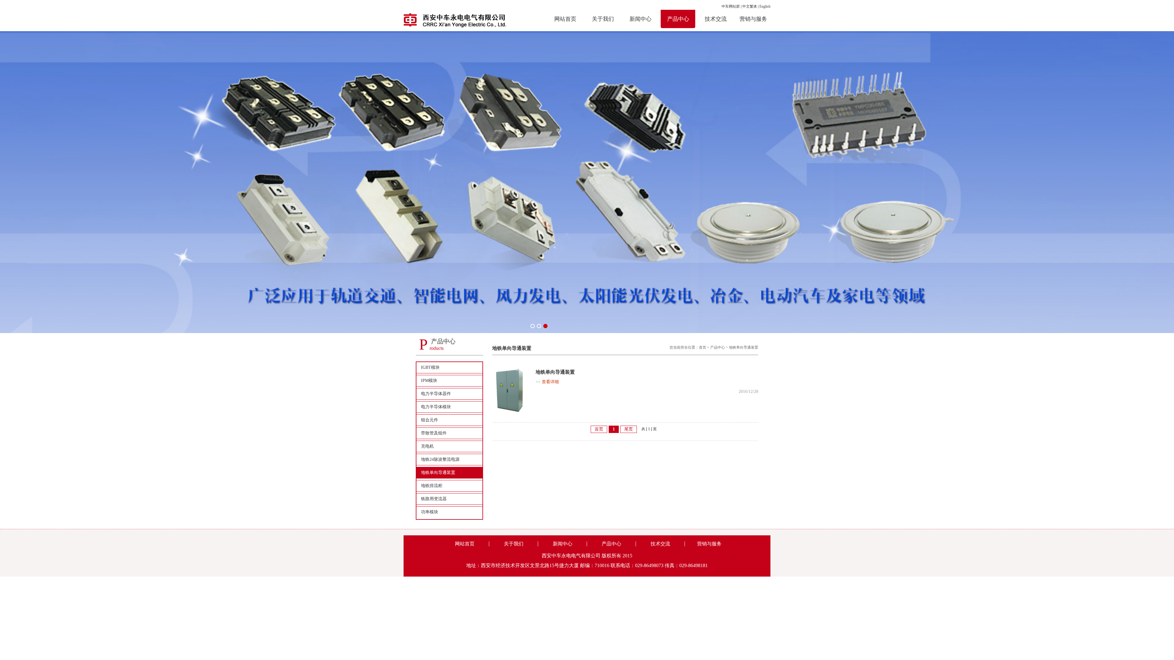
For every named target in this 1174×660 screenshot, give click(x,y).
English (764, 6)
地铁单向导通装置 (438, 472)
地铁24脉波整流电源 (440, 459)
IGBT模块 (430, 367)
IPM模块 (429, 380)
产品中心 (717, 347)
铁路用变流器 (434, 499)
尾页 (628, 429)
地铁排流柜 (431, 485)
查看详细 (547, 382)
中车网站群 (731, 6)
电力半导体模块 (436, 407)
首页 (702, 347)
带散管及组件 (434, 433)
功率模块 (429, 512)
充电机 (427, 446)
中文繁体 (749, 6)
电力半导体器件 (436, 393)
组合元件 (429, 420)
